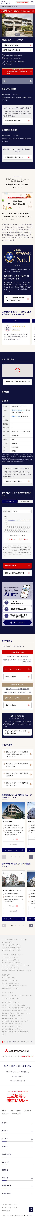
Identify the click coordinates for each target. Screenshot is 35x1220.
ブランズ (28, 1013)
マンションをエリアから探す (11, 945)
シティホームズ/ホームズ (9, 983)
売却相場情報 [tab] (10, 501)
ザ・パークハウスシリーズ (10, 957)
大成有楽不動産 (6, 1018)
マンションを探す (7, 942)
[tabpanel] (17, 541)
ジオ (14, 1031)
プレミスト (16, 1016)
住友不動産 (21, 1005)
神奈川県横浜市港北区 (11, 55)
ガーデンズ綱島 (8, 821)
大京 (22, 1018)
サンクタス (18, 1026)
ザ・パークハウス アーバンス (11, 962)
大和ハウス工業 (6, 1016)
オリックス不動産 (7, 1026)
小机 (11, 58)
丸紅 (3, 1005)
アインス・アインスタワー (10, 980)
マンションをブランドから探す (11, 950)
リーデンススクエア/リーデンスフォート (14, 985)
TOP (31, 1210)
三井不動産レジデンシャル (20, 1008)
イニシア (17, 1024)
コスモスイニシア (7, 1024)
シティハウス (6, 1008)
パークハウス (25, 965)
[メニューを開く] (32, 2)
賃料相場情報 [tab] (25, 501)
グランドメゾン (24, 1021)
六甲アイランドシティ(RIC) (22, 995)
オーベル (16, 1018)
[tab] (12, 856)
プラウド (25, 1010)
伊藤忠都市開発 (6, 1029)
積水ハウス (14, 1021)
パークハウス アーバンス (9, 968)
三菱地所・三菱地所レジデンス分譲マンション (16, 970)
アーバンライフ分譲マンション (11, 998)
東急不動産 (20, 1013)
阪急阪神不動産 (6, 1031)
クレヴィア (16, 1029)
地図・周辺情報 (16, 412)
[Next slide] (31, 857)
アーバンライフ (6, 995)
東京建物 (4, 1013)
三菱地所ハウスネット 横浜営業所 (17, 656)
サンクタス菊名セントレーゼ (12, 890)
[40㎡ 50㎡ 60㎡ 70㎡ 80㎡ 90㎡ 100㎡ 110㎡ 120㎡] (22, 511)
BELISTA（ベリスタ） (9, 977)
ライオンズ (5, 1021)
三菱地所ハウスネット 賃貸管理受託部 (17, 689)
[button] (17, 81)
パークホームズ (6, 1010)
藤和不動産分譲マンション (10, 988)
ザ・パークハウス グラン (9, 960)
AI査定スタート (19, 622)
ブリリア (12, 1013)
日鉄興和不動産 (23, 1031)
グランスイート (11, 1005)
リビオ (4, 1034)
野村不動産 (16, 1010)
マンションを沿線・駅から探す (11, 947)
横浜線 (6, 58)
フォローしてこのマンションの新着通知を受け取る (15, 732)
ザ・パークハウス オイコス (10, 965)
